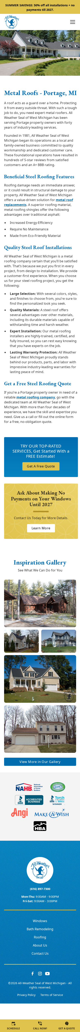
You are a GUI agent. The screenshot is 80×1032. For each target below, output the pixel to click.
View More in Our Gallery (40, 761)
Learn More (41, 528)
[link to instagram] (40, 973)
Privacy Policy (26, 995)
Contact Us (40, 953)
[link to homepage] (11, 22)
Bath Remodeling (40, 929)
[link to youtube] (47, 973)
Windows (40, 921)
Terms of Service (51, 995)
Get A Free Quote (41, 466)
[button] (70, 22)
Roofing (40, 937)
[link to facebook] (32, 973)
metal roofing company (35, 397)
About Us (40, 945)
